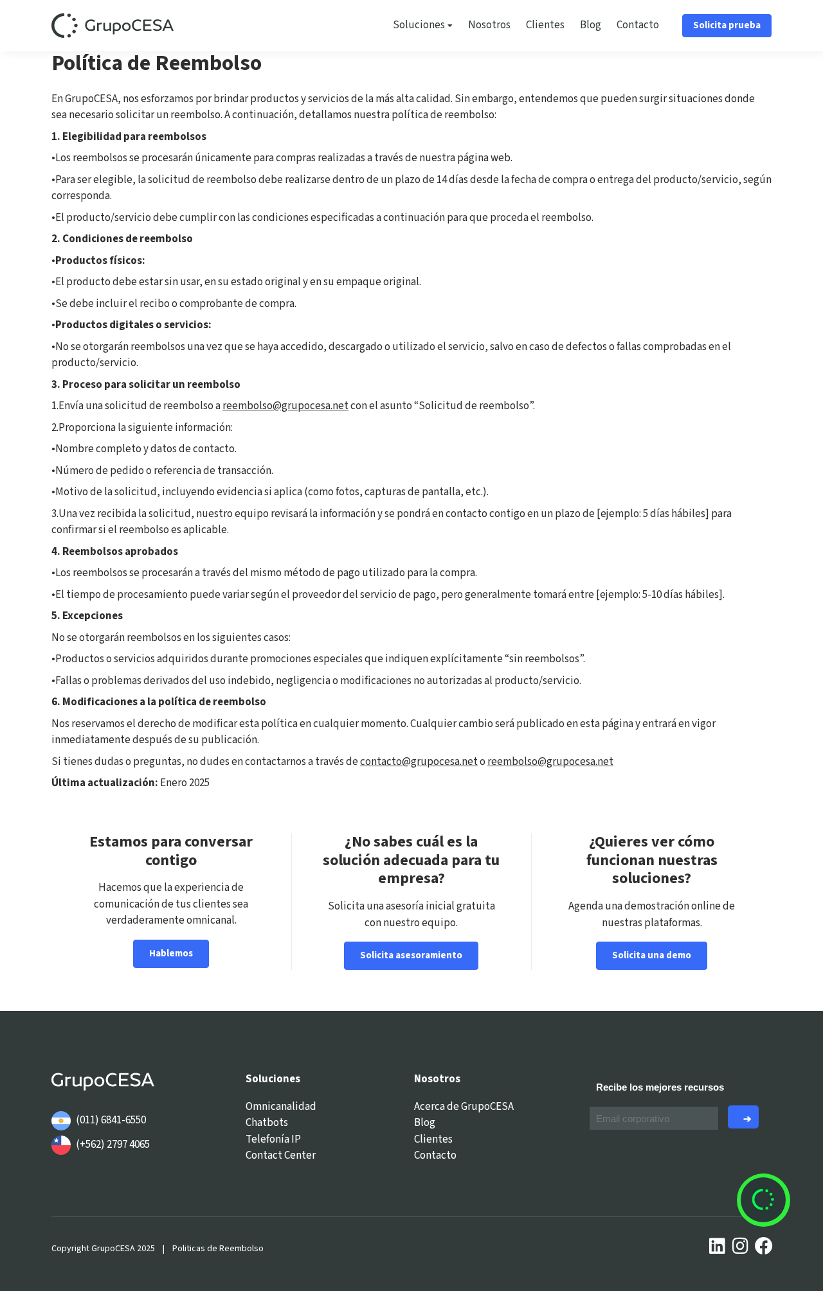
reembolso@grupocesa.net (285, 406)
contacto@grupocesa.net (419, 761)
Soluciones (419, 25)
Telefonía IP (273, 1139)
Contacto (638, 25)
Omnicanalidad (281, 1106)
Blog (590, 25)
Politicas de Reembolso (218, 1248)
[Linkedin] (718, 1246)
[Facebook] (764, 1246)
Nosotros (489, 25)
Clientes (545, 25)
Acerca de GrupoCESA (464, 1106)
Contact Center (281, 1155)
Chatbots (267, 1122)
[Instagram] (741, 1246)
